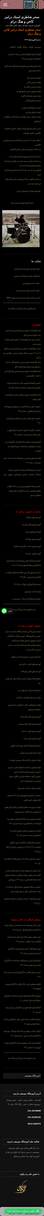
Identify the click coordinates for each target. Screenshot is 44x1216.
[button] (23, 1211)
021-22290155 (34, 1117)
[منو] (6, 4)
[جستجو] (11, 4)
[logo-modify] (26, 4)
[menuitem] (11, 4)
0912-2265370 (34, 1124)
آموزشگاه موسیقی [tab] (32, 1076)
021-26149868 (34, 1111)
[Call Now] (4, 611)
